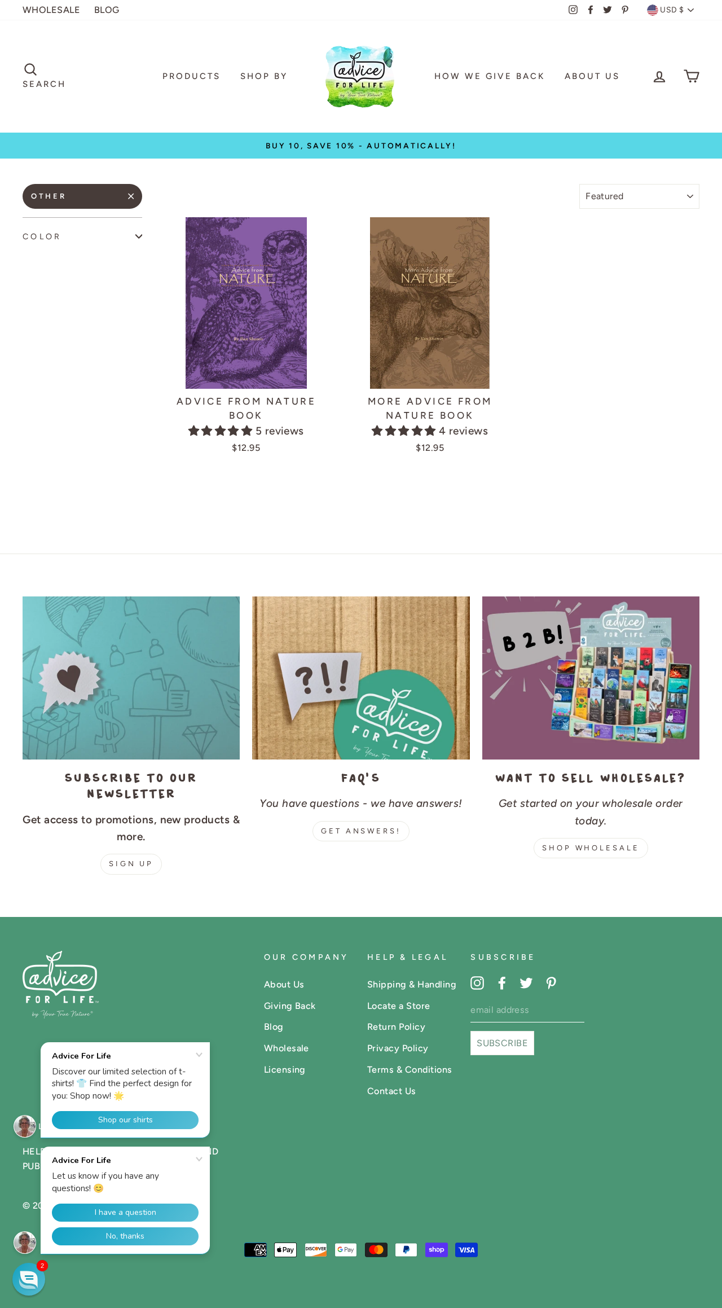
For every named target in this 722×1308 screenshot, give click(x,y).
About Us (592, 76)
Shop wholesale (591, 848)
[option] (361, 145)
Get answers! (361, 831)
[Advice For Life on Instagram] (477, 982)
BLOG (107, 10)
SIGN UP (131, 863)
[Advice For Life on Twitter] (526, 982)
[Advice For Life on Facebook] (502, 982)
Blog (274, 1026)
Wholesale (286, 1048)
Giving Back (290, 1005)
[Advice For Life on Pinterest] (551, 982)
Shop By (264, 76)
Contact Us (391, 1091)
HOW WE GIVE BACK (489, 76)
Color (42, 236)
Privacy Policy (398, 1048)
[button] (222, 430)
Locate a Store (398, 1005)
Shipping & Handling (411, 984)
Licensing (285, 1069)
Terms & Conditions (409, 1069)
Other (49, 196)
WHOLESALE (51, 10)
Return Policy (396, 1026)
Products (191, 76)
